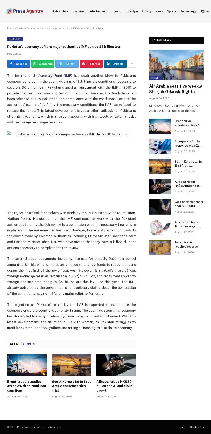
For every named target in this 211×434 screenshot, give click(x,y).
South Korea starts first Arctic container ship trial (71, 386)
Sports (171, 11)
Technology (188, 11)
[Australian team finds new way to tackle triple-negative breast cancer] (160, 227)
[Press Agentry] (24, 11)
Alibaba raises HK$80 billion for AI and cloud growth (114, 386)
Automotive (60, 11)
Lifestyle (132, 11)
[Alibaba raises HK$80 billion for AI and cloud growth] (116, 365)
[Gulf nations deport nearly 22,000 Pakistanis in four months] (160, 206)
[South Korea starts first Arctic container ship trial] (71, 365)
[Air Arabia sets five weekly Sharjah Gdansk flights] (176, 65)
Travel (155, 78)
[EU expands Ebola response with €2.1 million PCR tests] (160, 146)
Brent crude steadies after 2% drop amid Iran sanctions (26, 386)
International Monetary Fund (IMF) (43, 76)
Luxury (146, 11)
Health (117, 11)
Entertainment (98, 11)
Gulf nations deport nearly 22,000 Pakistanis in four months (189, 204)
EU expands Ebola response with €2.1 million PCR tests (188, 144)
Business (78, 11)
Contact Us (197, 427)
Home (10, 28)
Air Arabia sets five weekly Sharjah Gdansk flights (175, 89)
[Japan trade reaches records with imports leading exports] (160, 247)
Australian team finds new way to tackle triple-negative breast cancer (186, 224)
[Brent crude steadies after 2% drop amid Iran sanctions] (27, 365)
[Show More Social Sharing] (132, 64)
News (159, 11)
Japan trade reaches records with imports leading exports (186, 245)
